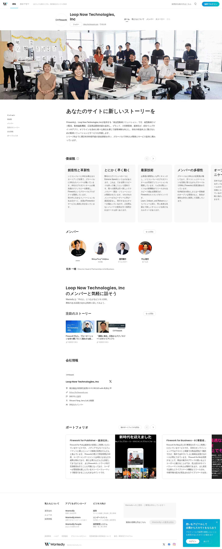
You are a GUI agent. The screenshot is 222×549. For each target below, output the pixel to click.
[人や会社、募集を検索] (195, 4)
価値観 (9, 119)
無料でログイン (210, 4)
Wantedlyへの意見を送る (163, 522)
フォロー (76, 24)
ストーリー (160, 19)
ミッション (11, 115)
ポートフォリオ (12, 136)
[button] (52, 503)
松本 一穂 (71, 268)
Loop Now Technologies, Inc (92, 17)
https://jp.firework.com (90, 24)
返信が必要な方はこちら (136, 522)
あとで (206, 541)
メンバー (150, 19)
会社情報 (10, 131)
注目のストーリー (13, 127)
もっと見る (149, 232)
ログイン (192, 541)
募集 (168, 19)
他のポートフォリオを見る (130, 427)
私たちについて (138, 19)
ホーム (127, 19)
